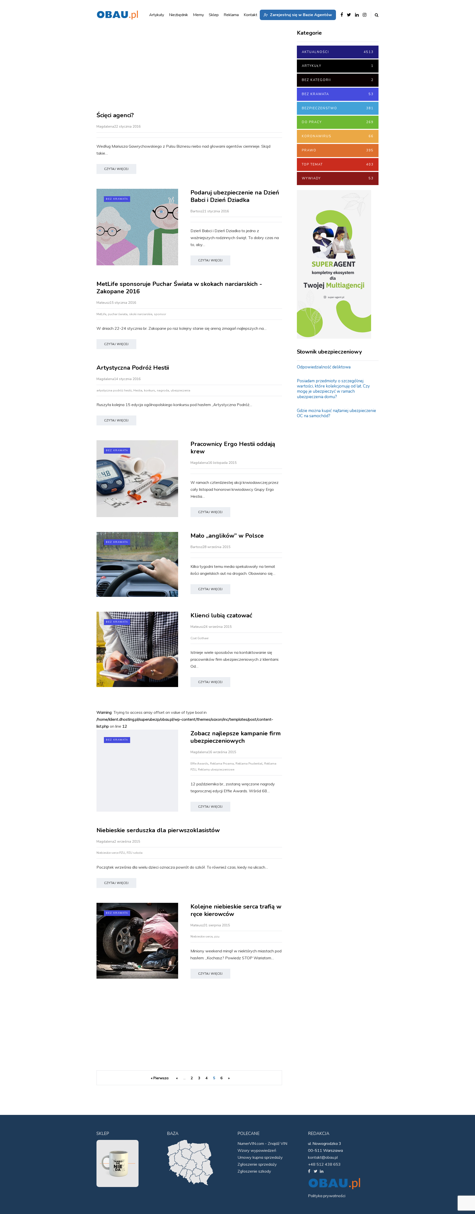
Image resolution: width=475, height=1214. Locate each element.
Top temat (338, 164)
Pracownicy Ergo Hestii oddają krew (232, 447)
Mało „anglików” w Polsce (227, 536)
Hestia (137, 390)
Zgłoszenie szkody (254, 1171)
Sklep (214, 15)
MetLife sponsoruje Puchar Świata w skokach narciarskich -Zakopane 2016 (179, 287)
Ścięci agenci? (115, 115)
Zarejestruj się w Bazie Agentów (301, 15)
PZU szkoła (134, 853)
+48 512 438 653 (324, 1164)
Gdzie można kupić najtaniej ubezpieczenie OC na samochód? (336, 413)
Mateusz (103, 302)
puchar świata (117, 314)
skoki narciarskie (140, 314)
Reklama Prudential (249, 764)
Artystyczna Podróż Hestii (132, 368)
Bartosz (196, 211)
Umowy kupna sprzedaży (260, 1157)
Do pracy (338, 122)
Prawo (338, 150)
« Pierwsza (159, 1078)
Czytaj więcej (116, 169)
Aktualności (338, 52)
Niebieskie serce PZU (110, 853)
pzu (216, 936)
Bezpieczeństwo (338, 108)
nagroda (163, 390)
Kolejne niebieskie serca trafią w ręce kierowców (235, 910)
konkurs (149, 390)
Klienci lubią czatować (221, 615)
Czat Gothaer (199, 638)
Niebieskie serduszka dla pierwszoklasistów (158, 830)
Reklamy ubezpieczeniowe (216, 770)
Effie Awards (199, 764)
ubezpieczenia (180, 390)
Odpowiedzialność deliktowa (324, 367)
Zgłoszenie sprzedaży (257, 1164)
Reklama (231, 15)
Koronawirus (338, 136)
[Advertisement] (189, 69)
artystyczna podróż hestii (114, 390)
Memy (198, 15)
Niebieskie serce (201, 936)
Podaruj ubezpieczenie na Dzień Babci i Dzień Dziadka (234, 196)
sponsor (160, 314)
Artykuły (338, 66)
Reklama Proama (222, 764)
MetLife (101, 314)
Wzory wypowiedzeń (257, 1150)
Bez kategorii (338, 80)
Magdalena (105, 126)
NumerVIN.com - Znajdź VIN (262, 1143)
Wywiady (338, 178)
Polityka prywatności (326, 1195)
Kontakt (250, 15)
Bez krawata (117, 199)
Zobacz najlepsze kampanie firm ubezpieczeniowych (235, 737)
